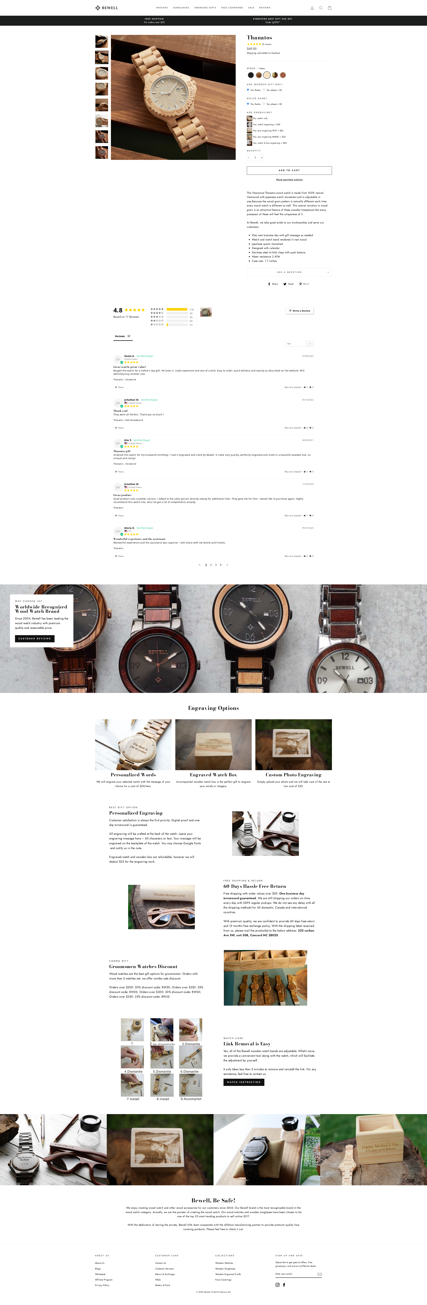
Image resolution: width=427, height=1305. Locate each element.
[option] (154, 20)
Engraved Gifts (205, 7)
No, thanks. (256, 90)
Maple (267, 75)
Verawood (259, 75)
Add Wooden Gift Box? (265, 84)
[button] (306, 387)
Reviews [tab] (120, 336)
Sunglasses (181, 7)
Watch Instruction (244, 1082)
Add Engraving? (259, 112)
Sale (251, 7)
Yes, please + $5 (274, 90)
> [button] (227, 564)
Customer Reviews (35, 638)
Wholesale (100, 1274)
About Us (99, 1263)
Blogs (98, 1268)
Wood (256, 68)
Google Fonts (192, 843)
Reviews (265, 7)
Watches (162, 7)
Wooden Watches (224, 1263)
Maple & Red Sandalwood (275, 75)
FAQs (158, 1279)
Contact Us (160, 1263)
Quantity (254, 150)
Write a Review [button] (301, 310)
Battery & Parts (162, 1285)
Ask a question (289, 272)
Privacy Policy (102, 1285)
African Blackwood (251, 75)
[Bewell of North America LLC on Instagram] (278, 1285)
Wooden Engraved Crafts (228, 1274)
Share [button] (121, 387)
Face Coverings (232, 7)
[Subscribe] (320, 1274)
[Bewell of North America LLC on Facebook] (284, 1285)
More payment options (289, 179)
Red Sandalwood (283, 75)
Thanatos (118, 379)
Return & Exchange (165, 1274)
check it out (236, 1229)
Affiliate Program (104, 1279)
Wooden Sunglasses (225, 1268)
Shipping (251, 53)
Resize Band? (257, 98)
